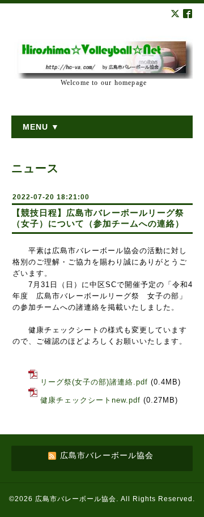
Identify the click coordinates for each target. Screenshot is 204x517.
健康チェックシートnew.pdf (90, 400)
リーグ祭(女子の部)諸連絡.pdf (94, 382)
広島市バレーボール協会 (75, 499)
